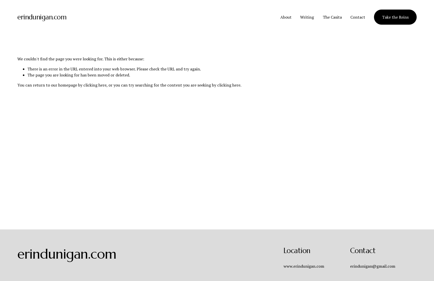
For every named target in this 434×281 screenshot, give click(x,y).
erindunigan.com (41, 17)
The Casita (332, 17)
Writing (307, 17)
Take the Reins (395, 17)
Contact (357, 17)
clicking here (94, 85)
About (286, 17)
